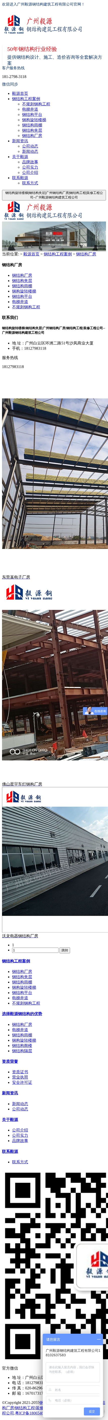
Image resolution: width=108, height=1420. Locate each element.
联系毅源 (20, 178)
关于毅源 (20, 157)
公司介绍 (30, 172)
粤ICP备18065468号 (32, 1413)
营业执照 (20, 1077)
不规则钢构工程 (36, 104)
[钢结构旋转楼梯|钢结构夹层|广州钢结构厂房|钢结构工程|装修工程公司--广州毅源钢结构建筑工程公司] (46, 24)
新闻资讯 (20, 141)
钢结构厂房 (32, 135)
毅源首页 (20, 93)
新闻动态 (30, 151)
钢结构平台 (32, 114)
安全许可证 (22, 1082)
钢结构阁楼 (22, 1045)
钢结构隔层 (22, 1051)
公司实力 (30, 167)
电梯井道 (30, 109)
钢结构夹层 (32, 130)
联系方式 (30, 183)
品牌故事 (30, 162)
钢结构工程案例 (26, 99)
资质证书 (20, 1072)
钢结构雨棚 (32, 125)
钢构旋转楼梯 (34, 120)
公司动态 (30, 146)
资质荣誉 (10, 1061)
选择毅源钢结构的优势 (22, 1014)
